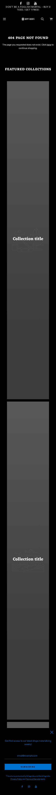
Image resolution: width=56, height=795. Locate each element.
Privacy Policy (16, 779)
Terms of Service (33, 779)
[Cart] (51, 19)
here (49, 44)
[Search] (42, 19)
